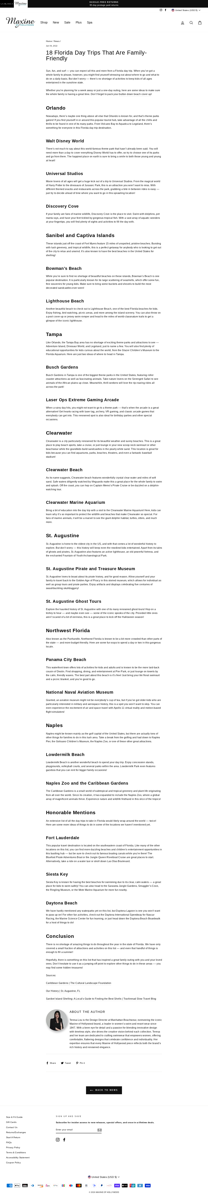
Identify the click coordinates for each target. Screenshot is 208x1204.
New (56, 22)
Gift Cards (11, 1122)
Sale (67, 22)
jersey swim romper (78, 316)
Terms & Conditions (16, 1152)
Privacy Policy (13, 1147)
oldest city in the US (89, 544)
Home (49, 41)
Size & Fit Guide (14, 1117)
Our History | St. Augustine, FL (63, 991)
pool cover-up (55, 316)
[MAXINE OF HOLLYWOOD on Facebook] (64, 1139)
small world (85, 791)
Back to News (106, 1090)
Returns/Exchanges (16, 1132)
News (57, 41)
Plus (79, 22)
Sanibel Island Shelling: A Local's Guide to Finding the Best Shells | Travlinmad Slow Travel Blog (101, 998)
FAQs (9, 1142)
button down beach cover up (135, 94)
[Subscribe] (100, 1130)
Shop (44, 22)
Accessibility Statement (18, 1157)
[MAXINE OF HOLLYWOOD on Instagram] (58, 1139)
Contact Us (11, 1127)
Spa (89, 22)
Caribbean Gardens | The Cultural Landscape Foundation (78, 983)
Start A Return (13, 1137)
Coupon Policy (13, 1162)
